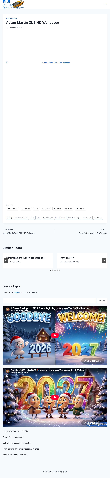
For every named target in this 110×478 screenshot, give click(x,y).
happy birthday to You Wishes (15, 455)
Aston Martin (11, 18)
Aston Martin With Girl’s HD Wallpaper (19, 231)
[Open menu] (105, 4)
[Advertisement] (55, 45)
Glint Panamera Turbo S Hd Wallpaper (25, 257)
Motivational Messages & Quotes (17, 443)
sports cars (87, 218)
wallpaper (98, 218)
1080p (9, 218)
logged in (18, 292)
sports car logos (74, 218)
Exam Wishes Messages (13, 437)
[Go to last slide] (6, 260)
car (32, 218)
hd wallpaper (48, 218)
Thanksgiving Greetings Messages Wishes (21, 449)
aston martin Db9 (21, 218)
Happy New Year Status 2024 (15, 431)
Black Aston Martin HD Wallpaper (93, 231)
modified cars (60, 218)
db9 (38, 218)
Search (102, 300)
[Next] (104, 260)
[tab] (50, 270)
